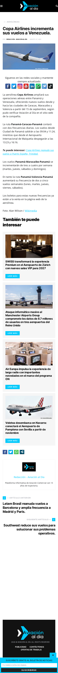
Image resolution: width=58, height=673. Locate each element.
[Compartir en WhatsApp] (16, 452)
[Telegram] (44, 86)
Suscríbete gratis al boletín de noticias (29, 660)
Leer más (13, 276)
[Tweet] (10, 452)
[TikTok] (50, 86)
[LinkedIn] (32, 86)
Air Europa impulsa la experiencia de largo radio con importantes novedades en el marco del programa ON (28, 374)
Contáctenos (37, 647)
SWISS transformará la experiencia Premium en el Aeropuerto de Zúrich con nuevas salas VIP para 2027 (27, 265)
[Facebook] (8, 86)
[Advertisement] (29, 582)
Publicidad (20, 647)
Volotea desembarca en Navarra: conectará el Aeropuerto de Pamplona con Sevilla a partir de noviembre (26, 427)
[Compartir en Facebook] (5, 452)
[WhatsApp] (38, 86)
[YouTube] (26, 86)
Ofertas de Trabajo (31, 650)
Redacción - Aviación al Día (16, 39)
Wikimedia (31, 210)
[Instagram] (20, 86)
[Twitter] (14, 86)
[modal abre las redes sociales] (22, 452)
